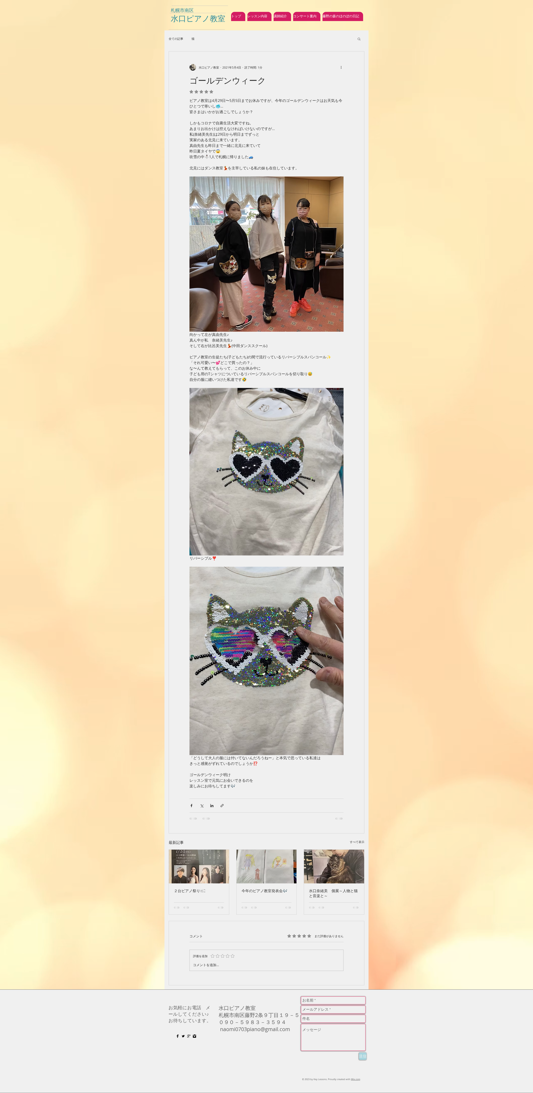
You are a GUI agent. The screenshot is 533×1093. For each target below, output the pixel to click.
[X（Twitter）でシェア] (202, 806)
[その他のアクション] (341, 67)
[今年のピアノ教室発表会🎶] (267, 866)
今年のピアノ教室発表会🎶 (264, 890)
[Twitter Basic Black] (183, 1036)
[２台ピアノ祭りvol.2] (199, 866)
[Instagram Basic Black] (194, 1036)
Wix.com (355, 1079)
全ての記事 (176, 39)
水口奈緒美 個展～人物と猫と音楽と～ (333, 893)
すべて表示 (357, 842)
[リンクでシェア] (222, 806)
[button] (359, 38)
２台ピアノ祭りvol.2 (189, 890)
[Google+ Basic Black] (189, 1036)
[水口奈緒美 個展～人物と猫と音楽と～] (334, 866)
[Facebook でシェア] (191, 806)
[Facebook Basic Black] (177, 1036)
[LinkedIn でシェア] (212, 806)
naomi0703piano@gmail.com (255, 1029)
